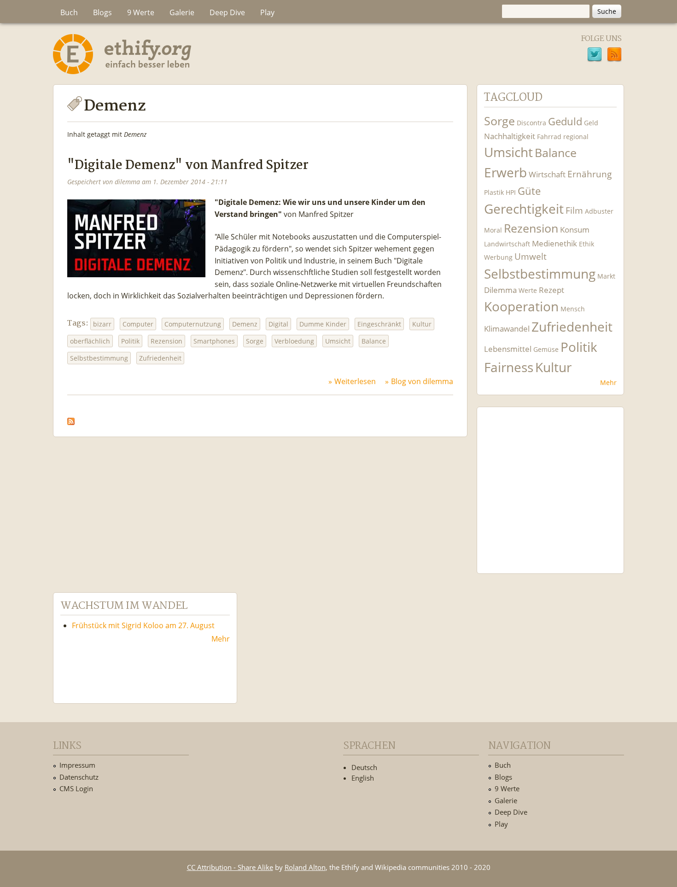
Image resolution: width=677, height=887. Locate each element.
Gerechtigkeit (524, 208)
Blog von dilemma (422, 381)
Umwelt (530, 256)
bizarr (102, 324)
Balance (374, 341)
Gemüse (546, 349)
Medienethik (554, 243)
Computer (138, 324)
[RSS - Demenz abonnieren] (71, 419)
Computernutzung (192, 324)
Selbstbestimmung (99, 358)
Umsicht (337, 341)
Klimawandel (507, 328)
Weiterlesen (355, 381)
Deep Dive (227, 12)
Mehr (608, 382)
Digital (278, 324)
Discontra (531, 122)
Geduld (565, 121)
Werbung (498, 257)
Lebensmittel (507, 349)
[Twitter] (594, 56)
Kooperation (521, 306)
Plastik (494, 192)
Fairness (508, 367)
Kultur (422, 324)
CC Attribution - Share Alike (230, 867)
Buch (69, 12)
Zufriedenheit (160, 358)
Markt (606, 276)
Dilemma (500, 290)
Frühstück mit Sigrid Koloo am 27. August (143, 625)
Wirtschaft (547, 174)
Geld (591, 122)
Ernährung (589, 174)
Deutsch (364, 767)
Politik (130, 341)
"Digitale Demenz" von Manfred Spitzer (188, 165)
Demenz (244, 324)
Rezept (551, 290)
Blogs (102, 12)
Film (574, 210)
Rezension (166, 341)
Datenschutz (79, 777)
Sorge (254, 341)
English (362, 777)
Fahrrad (549, 136)
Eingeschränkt (379, 324)
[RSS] (614, 56)
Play (267, 12)
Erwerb (505, 172)
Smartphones (214, 341)
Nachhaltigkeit (509, 136)
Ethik (586, 243)
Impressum (77, 765)
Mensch (572, 308)
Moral (493, 230)
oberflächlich (90, 341)
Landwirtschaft (507, 243)
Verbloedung (294, 341)
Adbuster (599, 211)
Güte (529, 191)
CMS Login (76, 788)
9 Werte (140, 12)
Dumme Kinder (322, 324)
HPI (511, 192)
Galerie (181, 12)
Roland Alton (305, 867)
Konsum (574, 229)
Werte (528, 290)
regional (576, 136)
